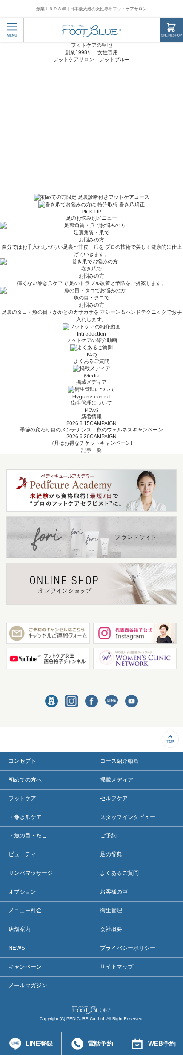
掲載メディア (116, 779)
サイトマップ (116, 966)
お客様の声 (114, 891)
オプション (22, 891)
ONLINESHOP (171, 30)
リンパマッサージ (31, 873)
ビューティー (25, 854)
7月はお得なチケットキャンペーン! (91, 443)
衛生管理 (111, 910)
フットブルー (91, 31)
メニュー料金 (25, 910)
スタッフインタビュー (127, 817)
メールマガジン (28, 985)
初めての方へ (25, 779)
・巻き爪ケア (25, 817)
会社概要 (111, 929)
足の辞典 (111, 854)
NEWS (17, 948)
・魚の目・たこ (28, 835)
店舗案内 (20, 929)
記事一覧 (91, 450)
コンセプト (22, 761)
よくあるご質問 (119, 873)
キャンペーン (25, 966)
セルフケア (114, 798)
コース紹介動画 (119, 761)
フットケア (22, 798)
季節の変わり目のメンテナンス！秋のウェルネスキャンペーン (91, 430)
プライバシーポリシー (127, 948)
